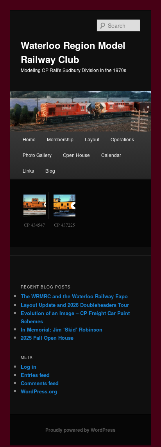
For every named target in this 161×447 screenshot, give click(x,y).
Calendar (111, 154)
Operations (122, 139)
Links (28, 170)
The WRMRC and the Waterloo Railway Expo (74, 296)
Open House (76, 154)
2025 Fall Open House (47, 337)
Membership (60, 139)
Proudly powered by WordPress (80, 429)
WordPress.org (39, 391)
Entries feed (35, 375)
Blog (50, 170)
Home (29, 139)
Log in (28, 366)
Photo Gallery (37, 154)
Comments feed (40, 383)
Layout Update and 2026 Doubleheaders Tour (75, 304)
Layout (92, 139)
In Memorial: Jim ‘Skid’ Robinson (61, 329)
